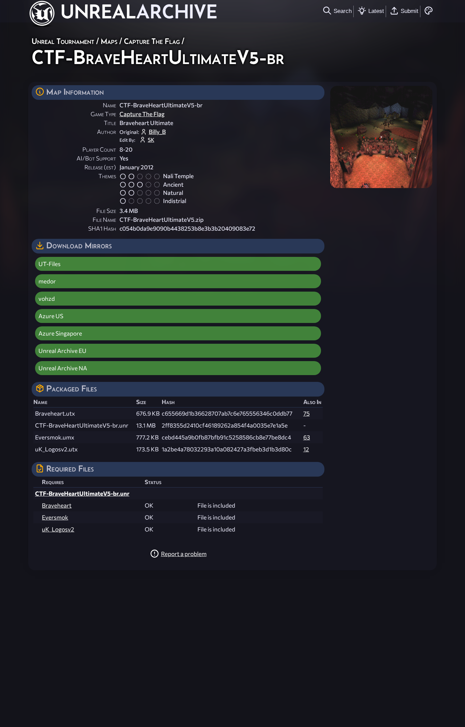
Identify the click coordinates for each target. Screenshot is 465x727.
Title (110, 122)
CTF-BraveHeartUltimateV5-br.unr (82, 493)
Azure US (50, 316)
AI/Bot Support (96, 158)
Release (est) (100, 167)
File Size (106, 210)
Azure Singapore (60, 333)
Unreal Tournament (63, 41)
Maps (109, 41)
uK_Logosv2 (58, 529)
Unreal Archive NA (62, 368)
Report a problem (184, 553)
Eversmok (55, 517)
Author (106, 131)
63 (306, 437)
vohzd (46, 298)
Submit (409, 10)
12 (306, 449)
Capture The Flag (152, 41)
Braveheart (56, 505)
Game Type (103, 114)
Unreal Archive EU (62, 350)
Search (343, 10)
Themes (107, 176)
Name (109, 105)
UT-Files (49, 263)
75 (306, 413)
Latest (376, 10)
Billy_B (157, 131)
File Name (104, 219)
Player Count (99, 149)
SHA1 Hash (102, 228)
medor (47, 281)
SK (151, 139)
